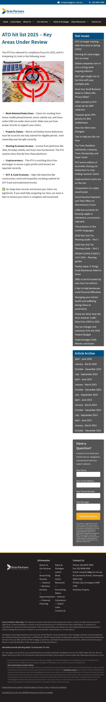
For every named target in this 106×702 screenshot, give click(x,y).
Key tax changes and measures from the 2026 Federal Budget (87, 330)
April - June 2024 (83, 399)
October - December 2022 (88, 430)
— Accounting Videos (60, 589)
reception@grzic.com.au (71, 2)
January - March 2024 (86, 404)
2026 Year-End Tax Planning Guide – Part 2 (87, 246)
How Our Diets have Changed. (85, 129)
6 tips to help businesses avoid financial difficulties (88, 290)
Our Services (42, 22)
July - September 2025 (86, 374)
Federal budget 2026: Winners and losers (86, 341)
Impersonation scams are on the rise (88, 181)
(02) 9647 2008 (98, 2)
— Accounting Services (44, 575)
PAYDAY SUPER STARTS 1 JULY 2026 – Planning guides (87, 257)
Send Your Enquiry (81, 589)
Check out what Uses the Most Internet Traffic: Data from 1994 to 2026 (88, 317)
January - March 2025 (86, 384)
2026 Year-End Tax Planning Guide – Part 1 (87, 237)
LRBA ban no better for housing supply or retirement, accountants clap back (87, 215)
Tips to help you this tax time (87, 138)
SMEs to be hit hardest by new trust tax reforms (88, 281)
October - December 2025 (88, 369)
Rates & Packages (61, 22)
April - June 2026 (83, 358)
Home (5, 22)
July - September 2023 (86, 415)
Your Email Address (85, 480)
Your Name (81, 470)
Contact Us (96, 22)
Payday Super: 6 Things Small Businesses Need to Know (88, 270)
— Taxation (44, 582)
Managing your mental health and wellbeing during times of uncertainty (86, 303)
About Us (27, 22)
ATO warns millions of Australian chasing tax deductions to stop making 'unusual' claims (87, 168)
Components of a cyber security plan (87, 190)
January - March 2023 (86, 425)
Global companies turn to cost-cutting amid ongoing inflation (88, 67)
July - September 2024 (86, 394)
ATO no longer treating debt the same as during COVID (87, 45)
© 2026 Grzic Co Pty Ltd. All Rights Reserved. (20, 692)
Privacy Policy (43, 687)
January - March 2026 (86, 364)
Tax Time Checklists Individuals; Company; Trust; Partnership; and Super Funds (86, 151)
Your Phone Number (85, 491)
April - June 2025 (83, 379)
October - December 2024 (88, 389)
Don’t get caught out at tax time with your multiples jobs (87, 80)
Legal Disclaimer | (30, 687)
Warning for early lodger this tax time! (87, 56)
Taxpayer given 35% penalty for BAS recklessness (85, 118)
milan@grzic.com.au (70, 670)
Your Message (82, 502)
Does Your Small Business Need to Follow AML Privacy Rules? (88, 93)
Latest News (15, 22)
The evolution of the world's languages (85, 228)
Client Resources (78, 22)
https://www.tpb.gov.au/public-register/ (21, 665)
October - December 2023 (88, 410)
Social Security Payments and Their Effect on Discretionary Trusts (87, 201)
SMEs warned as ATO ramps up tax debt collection (85, 105)
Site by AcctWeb (46, 692)
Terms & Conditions (59, 687)
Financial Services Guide (12, 687)
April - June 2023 (83, 420)
